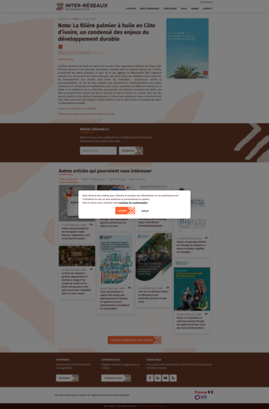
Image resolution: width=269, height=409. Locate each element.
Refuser (145, 211)
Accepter (122, 210)
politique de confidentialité (133, 202)
